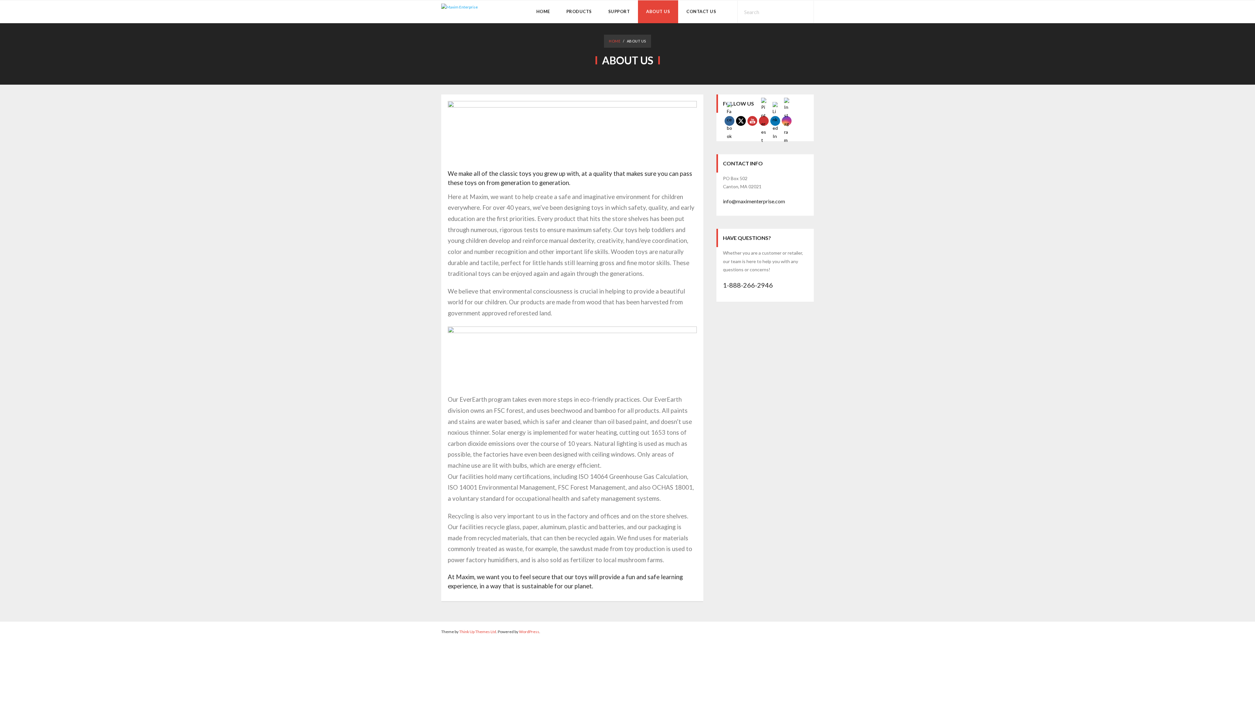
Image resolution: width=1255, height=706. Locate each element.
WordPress (529, 631)
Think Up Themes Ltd (477, 631)
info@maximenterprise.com (754, 201)
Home (614, 41)
